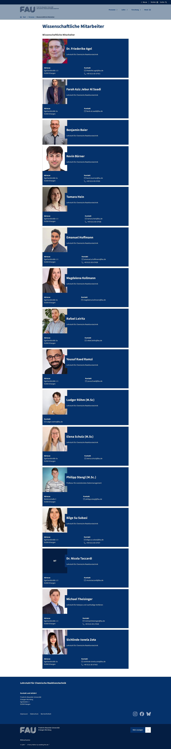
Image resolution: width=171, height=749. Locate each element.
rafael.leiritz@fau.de (94, 340)
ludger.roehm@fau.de (54, 422)
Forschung (135, 10)
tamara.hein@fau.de (94, 218)
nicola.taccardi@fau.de (94, 580)
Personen (112, 10)
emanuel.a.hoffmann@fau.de (95, 259)
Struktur (153, 2)
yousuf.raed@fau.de (94, 381)
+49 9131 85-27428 (92, 624)
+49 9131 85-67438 (94, 222)
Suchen (162, 2)
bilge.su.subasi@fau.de (95, 540)
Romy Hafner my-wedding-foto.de (38, 745)
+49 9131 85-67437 (93, 543)
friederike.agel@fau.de (94, 70)
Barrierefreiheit (46, 714)
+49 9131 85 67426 (93, 181)
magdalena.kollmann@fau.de (95, 300)
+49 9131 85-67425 (91, 664)
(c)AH (23, 745)
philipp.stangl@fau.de (94, 499)
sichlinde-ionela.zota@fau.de (94, 661)
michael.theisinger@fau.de (95, 621)
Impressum (24, 714)
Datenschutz (34, 714)
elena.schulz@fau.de (94, 458)
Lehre (123, 10)
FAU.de (145, 2)
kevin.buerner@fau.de (94, 178)
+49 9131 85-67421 (93, 73)
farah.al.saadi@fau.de (94, 111)
